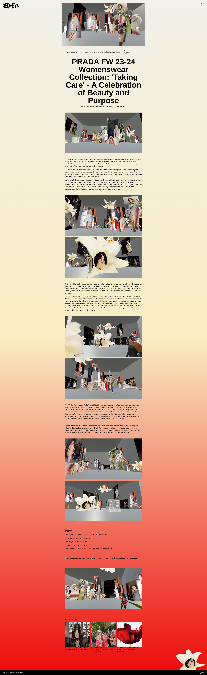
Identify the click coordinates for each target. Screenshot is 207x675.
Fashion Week (84, 106)
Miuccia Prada (100, 106)
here (17, 672)
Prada (92, 106)
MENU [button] (202, 3)
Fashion (127, 53)
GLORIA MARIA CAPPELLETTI (93, 53)
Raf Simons (109, 106)
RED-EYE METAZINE (120, 106)
